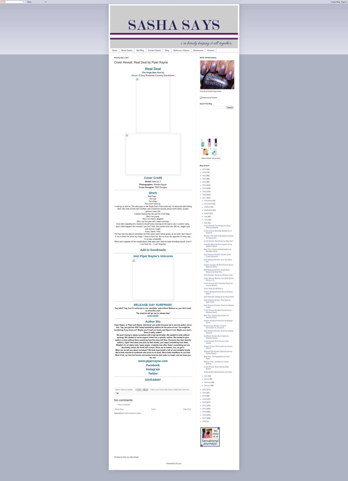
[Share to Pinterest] (147, 389)
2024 (204, 176)
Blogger (178, 464)
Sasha (123, 389)
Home (114, 50)
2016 (204, 390)
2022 (204, 182)
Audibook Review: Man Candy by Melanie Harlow (216, 337)
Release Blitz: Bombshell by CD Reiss (218, 372)
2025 (204, 172)
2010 (204, 409)
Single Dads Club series (181, 389)
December (208, 201)
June (206, 220)
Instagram (153, 369)
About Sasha (126, 50)
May (206, 223)
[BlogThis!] (139, 389)
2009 (204, 412)
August (207, 213)
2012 (204, 402)
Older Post (187, 409)
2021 (204, 185)
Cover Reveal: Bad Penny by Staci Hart (218, 241)
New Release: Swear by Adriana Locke (218, 275)
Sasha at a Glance (181, 50)
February (207, 382)
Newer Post (119, 409)
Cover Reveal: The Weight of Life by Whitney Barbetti (217, 227)
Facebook (153, 365)
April (206, 376)
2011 (204, 405)
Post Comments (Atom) (132, 413)
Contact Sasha (154, 50)
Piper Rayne (168, 389)
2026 (204, 169)
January (207, 385)
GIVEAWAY (153, 379)
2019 (204, 192)
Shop (167, 50)
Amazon (210, 50)
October (207, 207)
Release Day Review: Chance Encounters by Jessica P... (215, 327)
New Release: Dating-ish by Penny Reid (219, 297)
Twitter (153, 373)
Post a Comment (124, 405)
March (206, 379)
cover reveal (159, 389)
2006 (204, 421)
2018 (204, 195)
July (206, 217)
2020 (204, 188)
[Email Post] (116, 393)
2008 (204, 415)
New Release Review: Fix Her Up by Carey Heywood (217, 255)
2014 (204, 396)
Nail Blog (140, 50)
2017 (204, 198)
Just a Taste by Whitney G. (213, 289)
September (208, 210)
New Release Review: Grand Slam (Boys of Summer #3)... (217, 271)
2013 (204, 399)
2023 (204, 179)
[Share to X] (142, 389)
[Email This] (136, 389)
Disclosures (198, 50)
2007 (204, 418)
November (208, 204)
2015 (204, 393)
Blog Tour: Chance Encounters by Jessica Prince (216, 316)
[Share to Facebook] (144, 389)
